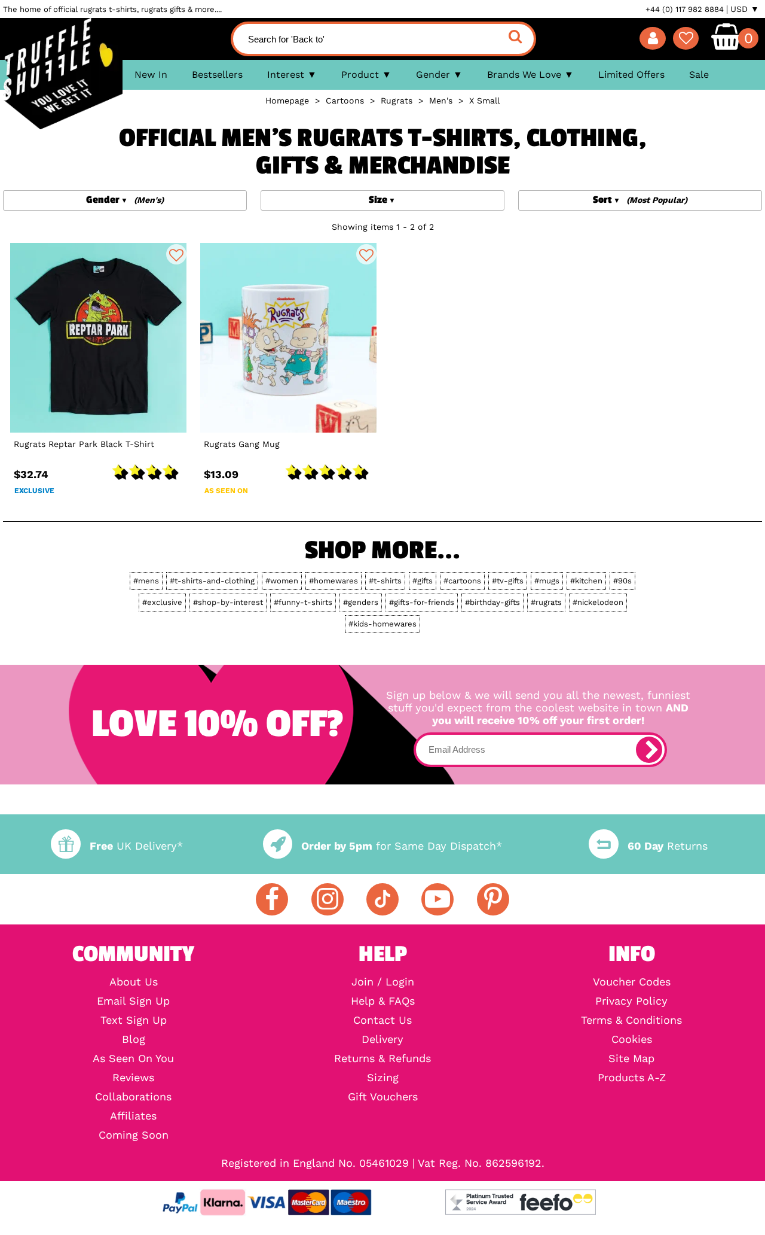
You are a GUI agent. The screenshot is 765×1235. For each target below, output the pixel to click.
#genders (360, 602)
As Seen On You (133, 1058)
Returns (667, 845)
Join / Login (382, 982)
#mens (146, 580)
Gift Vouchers (383, 1096)
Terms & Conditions (631, 1020)
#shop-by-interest (228, 602)
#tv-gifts (508, 580)
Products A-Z (632, 1077)
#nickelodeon (598, 602)
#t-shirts (385, 580)
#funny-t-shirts (303, 602)
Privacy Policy (631, 1001)
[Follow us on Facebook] (272, 899)
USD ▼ (744, 9)
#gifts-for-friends (421, 602)
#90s (622, 580)
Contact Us (382, 1020)
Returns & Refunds (382, 1058)
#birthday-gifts (492, 602)
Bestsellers (217, 74)
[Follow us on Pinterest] (493, 899)
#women (281, 580)
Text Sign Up (133, 1020)
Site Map (631, 1058)
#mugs (546, 580)
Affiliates (133, 1116)
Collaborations (133, 1096)
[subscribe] (649, 750)
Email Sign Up (133, 1001)
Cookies (631, 1039)
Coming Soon (134, 1135)
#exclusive (162, 602)
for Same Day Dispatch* (401, 845)
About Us (133, 982)
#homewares (333, 580)
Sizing (383, 1077)
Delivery (382, 1039)
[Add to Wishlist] (176, 254)
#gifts (422, 580)
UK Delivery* (136, 845)
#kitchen (586, 580)
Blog (133, 1039)
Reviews (133, 1077)
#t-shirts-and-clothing (212, 580)
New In (150, 74)
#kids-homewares (382, 623)
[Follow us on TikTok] (382, 899)
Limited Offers (631, 74)
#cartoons (462, 580)
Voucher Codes (632, 982)
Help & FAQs (383, 1001)
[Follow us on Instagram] (327, 899)
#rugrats (546, 602)
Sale (699, 74)
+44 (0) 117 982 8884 (684, 9)
